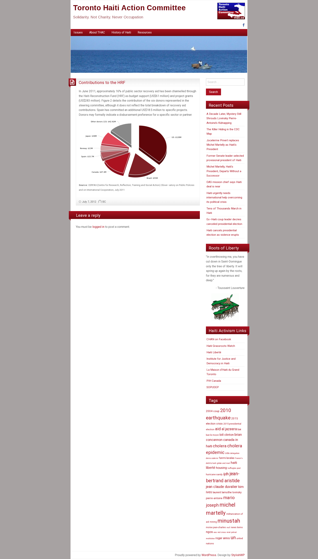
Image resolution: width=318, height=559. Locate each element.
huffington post (234, 468)
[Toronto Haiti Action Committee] (159, 54)
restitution (210, 538)
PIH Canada (213, 380)
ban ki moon (212, 435)
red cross (222, 532)
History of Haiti (121, 32)
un (233, 537)
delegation (234, 453)
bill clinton (227, 434)
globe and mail (223, 463)
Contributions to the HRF (102, 82)
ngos (209, 532)
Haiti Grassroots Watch (220, 346)
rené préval (232, 532)
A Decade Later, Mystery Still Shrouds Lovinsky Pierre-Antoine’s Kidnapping (223, 118)
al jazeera (229, 429)
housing (221, 468)
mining (213, 521)
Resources (145, 32)
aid (218, 428)
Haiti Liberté (213, 352)
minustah (229, 521)
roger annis (222, 538)
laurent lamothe (222, 492)
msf (228, 527)
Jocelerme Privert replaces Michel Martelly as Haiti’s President (222, 145)
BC (104, 201)
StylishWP (238, 555)
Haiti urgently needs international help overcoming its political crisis (224, 197)
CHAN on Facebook (218, 339)
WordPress (209, 555)
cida (227, 453)
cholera (220, 446)
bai (239, 429)
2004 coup (212, 411)
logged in (98, 227)
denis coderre (212, 458)
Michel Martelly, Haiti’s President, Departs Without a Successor (223, 171)
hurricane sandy (214, 474)
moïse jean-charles (216, 527)
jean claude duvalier (222, 487)
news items (237, 527)
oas (215, 532)
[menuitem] (78, 32)
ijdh (226, 474)
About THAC (97, 32)
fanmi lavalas (226, 457)
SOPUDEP (212, 387)
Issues (78, 32)
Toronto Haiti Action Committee (129, 8)
